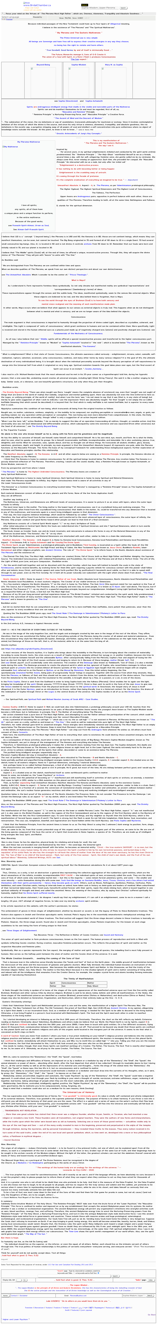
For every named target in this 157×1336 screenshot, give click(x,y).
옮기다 (128, 1307)
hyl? (127, 660)
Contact (14, 1295)
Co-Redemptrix (36, 1162)
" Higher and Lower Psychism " (15, 1319)
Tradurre (57, 1307)
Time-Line (73, 1231)
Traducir (74, 1307)
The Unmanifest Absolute (18, 274)
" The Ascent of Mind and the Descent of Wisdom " (78, 118)
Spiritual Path (34, 699)
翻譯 (91, 1307)
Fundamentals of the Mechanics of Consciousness (78, 333)
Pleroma (14, 675)
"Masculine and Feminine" (74, 111)
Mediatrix (22, 1162)
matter (113, 660)
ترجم (80, 1307)
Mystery (31, 689)
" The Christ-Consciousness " (101, 514)
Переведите (99, 1307)
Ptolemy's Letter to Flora (113, 613)
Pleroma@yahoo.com (78, 1295)
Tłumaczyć (110, 1307)
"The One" (43, 599)
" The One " (59, 722)
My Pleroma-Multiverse (28, 141)
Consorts (23, 732)
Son (58, 857)
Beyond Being (43, 64)
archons (88, 243)
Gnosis (8, 686)
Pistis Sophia (13, 681)
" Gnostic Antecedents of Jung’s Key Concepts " (78, 133)
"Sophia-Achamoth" (71, 342)
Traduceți (75, 1310)
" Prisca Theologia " (78, 274)
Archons (60, 775)
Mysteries (136, 820)
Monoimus (79, 670)
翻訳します (120, 1307)
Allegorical (115, 23)
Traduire (49, 1307)
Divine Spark (134, 691)
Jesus (137, 684)
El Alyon (116, 586)
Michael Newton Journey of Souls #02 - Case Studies (72, 699)
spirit (33, 684)
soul (7, 662)
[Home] (26, 3)
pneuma (22, 667)
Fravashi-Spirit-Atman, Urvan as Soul (31, 225)
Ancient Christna (54, 550)
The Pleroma (103, 185)
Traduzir (65, 1307)
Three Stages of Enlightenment (22, 930)
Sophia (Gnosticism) (68, 101)
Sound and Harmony (113, 934)
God (15, 670)
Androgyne (96, 729)
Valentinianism (124, 185)
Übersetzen (39, 1307)
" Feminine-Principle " (29, 342)
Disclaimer (23, 1295)
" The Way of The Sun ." (35, 1234)
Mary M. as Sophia (114, 64)
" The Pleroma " (8, 471)
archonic (80, 901)
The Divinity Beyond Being (44, 426)
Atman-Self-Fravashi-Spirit (31, 229)
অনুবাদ (86, 1307)
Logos (51, 691)
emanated (21, 672)
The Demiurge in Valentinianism (84, 613)
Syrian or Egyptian (85, 667)
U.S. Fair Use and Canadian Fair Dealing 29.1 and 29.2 (70, 1264)
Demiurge (88, 662)
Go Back (152, 1314)
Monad (67, 670)
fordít (67, 1310)
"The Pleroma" (133, 342)
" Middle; (43, 339)
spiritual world (90, 686)
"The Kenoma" (89, 346)
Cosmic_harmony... (94, 368)
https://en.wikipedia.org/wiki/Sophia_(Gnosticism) (29, 648)
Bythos (59, 657)
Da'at (101, 584)
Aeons (37, 672)
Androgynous (83, 196)
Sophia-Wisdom (78, 64)
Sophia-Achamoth (94, 101)
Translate (9, 19)
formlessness (7, 567)
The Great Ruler (59, 613)
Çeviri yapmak (86, 1310)
